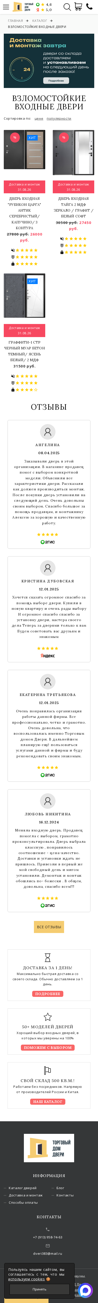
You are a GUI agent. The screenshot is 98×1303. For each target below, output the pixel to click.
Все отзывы (49, 926)
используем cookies (26, 1279)
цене (39, 118)
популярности (59, 118)
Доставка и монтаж (26, 1195)
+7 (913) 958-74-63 (48, 1237)
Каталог (39, 21)
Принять (39, 1289)
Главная (15, 21)
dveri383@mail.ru (47, 1253)
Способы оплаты (23, 1202)
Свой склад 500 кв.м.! (48, 1080)
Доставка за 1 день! (48, 967)
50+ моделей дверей (48, 1026)
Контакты (65, 1195)
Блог (60, 1188)
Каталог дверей (23, 1188)
